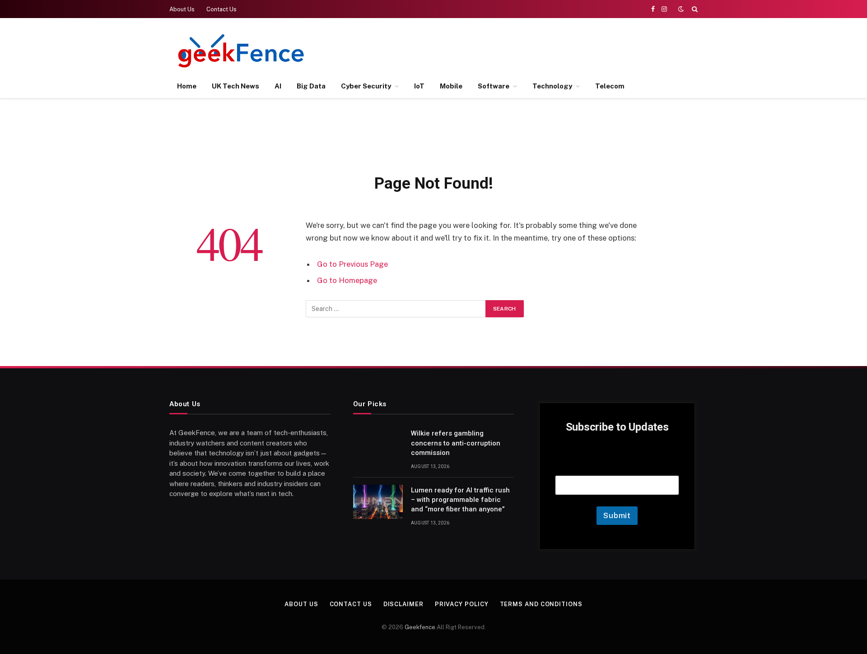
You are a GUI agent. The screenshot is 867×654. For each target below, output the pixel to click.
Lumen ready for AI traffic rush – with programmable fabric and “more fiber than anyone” (460, 500)
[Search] (694, 9)
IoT (419, 86)
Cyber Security (366, 86)
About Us (182, 9)
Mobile (451, 86)
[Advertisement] (533, 49)
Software (493, 86)
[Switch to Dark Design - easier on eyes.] (681, 9)
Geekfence (420, 627)
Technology (552, 86)
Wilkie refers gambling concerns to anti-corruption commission (455, 443)
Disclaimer (403, 604)
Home (186, 86)
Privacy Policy (462, 604)
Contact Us (221, 9)
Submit (617, 515)
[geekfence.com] (241, 51)
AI (278, 86)
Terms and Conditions (541, 604)
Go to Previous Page (352, 264)
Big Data (311, 86)
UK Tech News (235, 86)
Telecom (610, 86)
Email (617, 464)
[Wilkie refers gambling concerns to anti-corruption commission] (378, 445)
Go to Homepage (347, 280)
